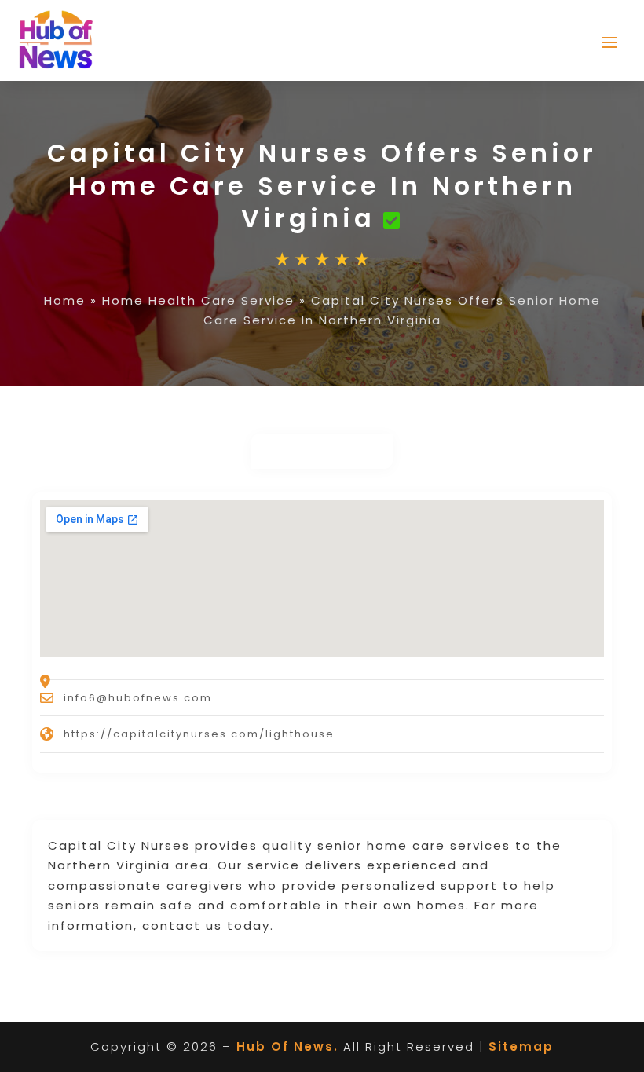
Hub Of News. (287, 1046)
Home (65, 300)
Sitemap (521, 1046)
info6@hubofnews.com (138, 697)
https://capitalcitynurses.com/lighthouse (199, 733)
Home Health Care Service (198, 300)
